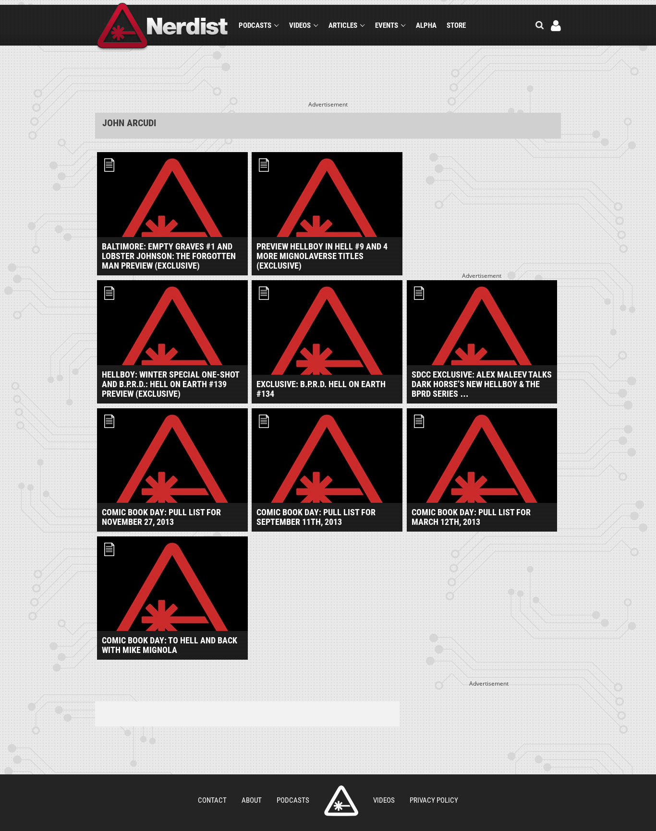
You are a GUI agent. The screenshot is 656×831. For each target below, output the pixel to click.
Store (456, 25)
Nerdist (162, 27)
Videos (300, 25)
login (556, 25)
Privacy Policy (434, 800)
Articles (342, 25)
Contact (212, 800)
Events (386, 25)
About (252, 800)
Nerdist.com (341, 800)
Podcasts (255, 25)
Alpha (426, 25)
